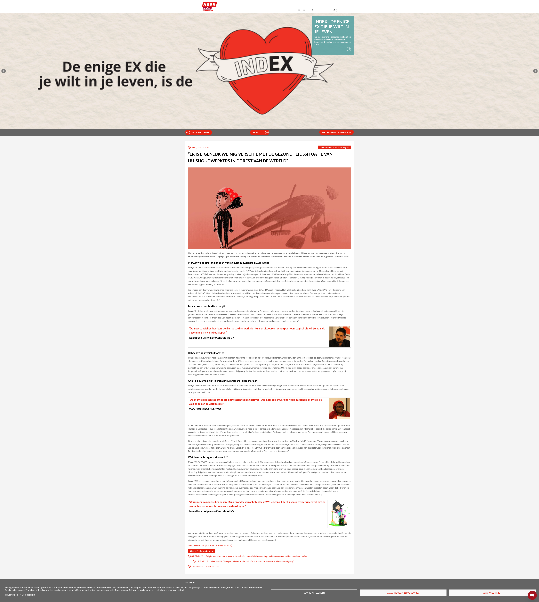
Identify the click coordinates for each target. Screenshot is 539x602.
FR (299, 10)
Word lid (258, 132)
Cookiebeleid (28, 594)
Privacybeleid (11, 594)
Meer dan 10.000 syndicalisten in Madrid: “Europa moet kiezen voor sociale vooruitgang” (252, 561)
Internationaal (326, 147)
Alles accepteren (492, 593)
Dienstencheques (341, 147)
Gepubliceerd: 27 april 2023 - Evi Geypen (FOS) (210, 545)
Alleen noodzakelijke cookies (403, 593)
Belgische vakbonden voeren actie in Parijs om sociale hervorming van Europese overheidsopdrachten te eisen (257, 556)
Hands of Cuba (212, 566)
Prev (3, 71)
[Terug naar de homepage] (209, 7)
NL (304, 10)
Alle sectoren (200, 132)
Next (535, 71)
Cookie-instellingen (314, 593)
